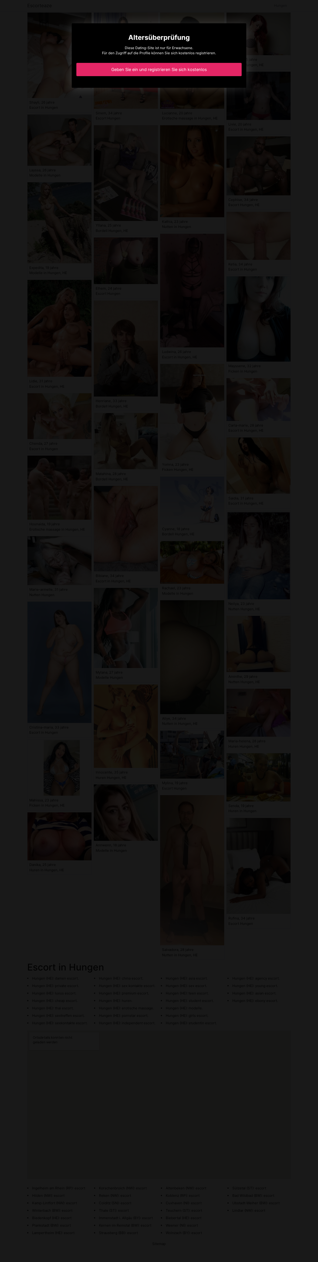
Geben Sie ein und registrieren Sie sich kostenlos (159, 69)
